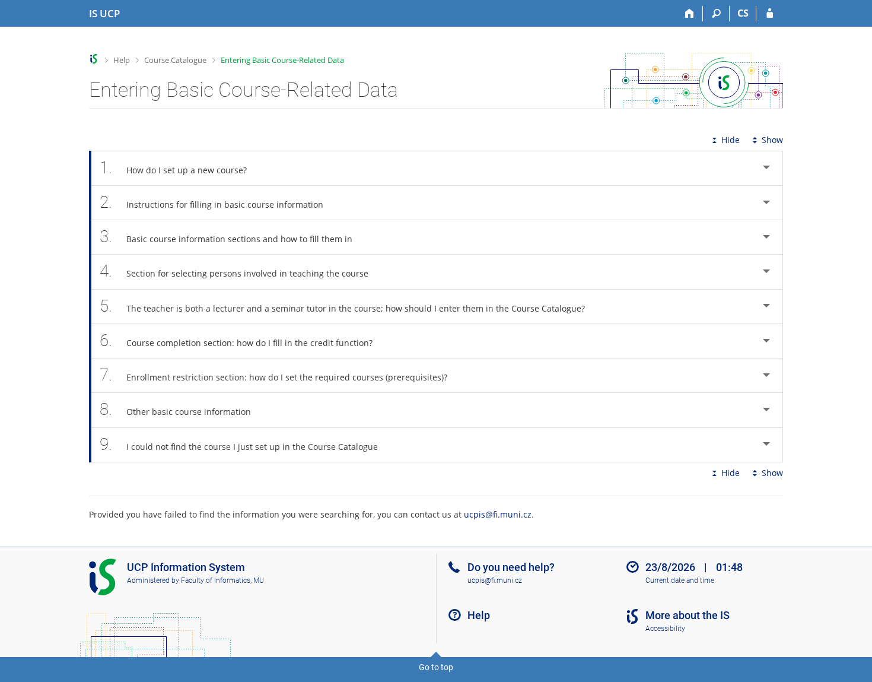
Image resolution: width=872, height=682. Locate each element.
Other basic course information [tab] (175, 409)
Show (772, 139)
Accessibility (665, 628)
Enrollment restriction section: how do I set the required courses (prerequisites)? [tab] (273, 375)
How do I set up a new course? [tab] (173, 167)
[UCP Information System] (94, 59)
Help (121, 60)
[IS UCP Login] (769, 13)
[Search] (716, 13)
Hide (730, 139)
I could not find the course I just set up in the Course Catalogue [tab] (239, 444)
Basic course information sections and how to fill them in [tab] (226, 236)
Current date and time (679, 580)
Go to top (436, 667)
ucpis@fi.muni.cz (498, 514)
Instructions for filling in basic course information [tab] (211, 202)
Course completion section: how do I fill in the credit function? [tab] (236, 340)
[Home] (689, 13)
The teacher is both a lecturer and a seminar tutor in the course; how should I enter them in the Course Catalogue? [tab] (342, 306)
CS (743, 13)
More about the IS (687, 615)
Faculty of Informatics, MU (222, 580)
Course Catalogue (175, 60)
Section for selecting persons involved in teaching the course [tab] (234, 271)
